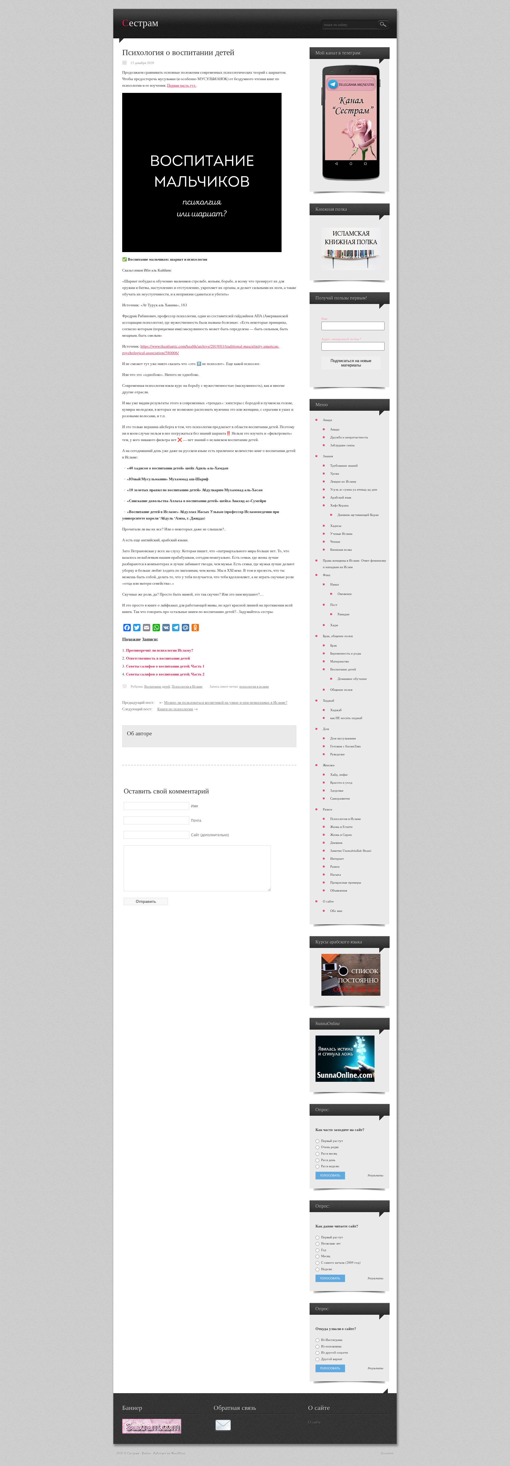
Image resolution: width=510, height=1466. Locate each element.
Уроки (334, 473)
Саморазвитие (340, 798)
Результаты (375, 1175)
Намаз (334, 584)
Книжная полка (341, 549)
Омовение (345, 593)
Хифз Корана (339, 505)
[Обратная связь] (223, 1429)
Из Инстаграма (331, 1340)
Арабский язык (340, 497)
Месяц (325, 1256)
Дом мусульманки (343, 738)
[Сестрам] (151, 1432)
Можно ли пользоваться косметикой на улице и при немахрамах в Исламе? (225, 702)
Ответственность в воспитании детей (158, 658)
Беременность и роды (345, 653)
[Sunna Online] (345, 1080)
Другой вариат (331, 1359)
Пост (333, 604)
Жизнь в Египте (341, 826)
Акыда (327, 420)
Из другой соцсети (334, 1352)
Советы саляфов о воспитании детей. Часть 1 (165, 666)
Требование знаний (344, 465)
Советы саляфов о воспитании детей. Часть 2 (165, 674)
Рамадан (343, 614)
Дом (326, 729)
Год (323, 1250)
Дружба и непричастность (349, 437)
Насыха (335, 874)
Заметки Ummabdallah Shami (350, 850)
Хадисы (335, 525)
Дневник (336, 842)
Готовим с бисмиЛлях (345, 746)
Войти (146, 1453)
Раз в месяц (328, 1153)
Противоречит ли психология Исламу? (159, 650)
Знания (328, 456)
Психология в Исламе (187, 686)
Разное (327, 809)
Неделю (326, 1269)
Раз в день (327, 1160)
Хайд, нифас (339, 774)
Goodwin (387, 1453)
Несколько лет (330, 1243)
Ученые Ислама (341, 533)
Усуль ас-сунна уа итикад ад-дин (353, 489)
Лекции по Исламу (343, 481)
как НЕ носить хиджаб (346, 718)
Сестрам (140, 23)
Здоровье (337, 790)
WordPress (178, 1453)
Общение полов (341, 689)
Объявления (338, 890)
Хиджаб (328, 700)
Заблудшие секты (342, 445)
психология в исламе (254, 686)
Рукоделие (337, 754)
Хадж (334, 625)
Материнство (339, 661)
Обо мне (336, 910)
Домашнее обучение (352, 678)
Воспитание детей (157, 686)
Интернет (337, 858)
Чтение (335, 541)
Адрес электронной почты (341, 339)
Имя (324, 318)
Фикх (327, 575)
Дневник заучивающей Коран (358, 514)
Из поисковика (330, 1346)
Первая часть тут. (181, 85)
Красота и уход (341, 782)
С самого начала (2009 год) (340, 1262)
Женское (329, 765)
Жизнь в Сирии (341, 834)
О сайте (328, 901)
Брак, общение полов (338, 636)
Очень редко (329, 1147)
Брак (333, 645)
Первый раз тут (331, 1141)
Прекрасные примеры (345, 882)
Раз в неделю (329, 1166)
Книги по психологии (175, 708)
